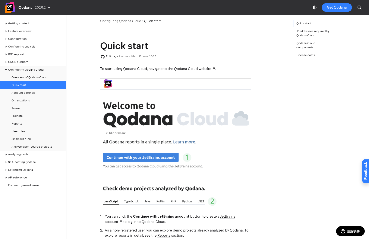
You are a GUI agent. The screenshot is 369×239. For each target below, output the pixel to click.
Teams (16, 108)
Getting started (18, 23)
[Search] (359, 7)
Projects (17, 115)
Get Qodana (337, 7)
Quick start (19, 85)
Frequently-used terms (23, 185)
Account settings (23, 92)
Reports (17, 123)
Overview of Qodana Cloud (29, 77)
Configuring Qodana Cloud (121, 21)
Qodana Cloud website (192, 69)
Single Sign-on (21, 139)
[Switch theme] (314, 7)
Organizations (21, 100)
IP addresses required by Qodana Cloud (312, 33)
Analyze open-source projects (32, 146)
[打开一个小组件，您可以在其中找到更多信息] (350, 231)
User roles (18, 131)
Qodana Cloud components (305, 45)
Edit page (112, 56)
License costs (305, 55)
